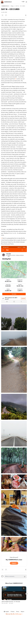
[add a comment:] (6, 15)
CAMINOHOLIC (8, 2)
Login (23, 1)
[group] (14, 595)
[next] (27, 594)
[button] (26, 2)
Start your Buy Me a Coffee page (13, 614)
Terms (17, 611)
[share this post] (26, 15)
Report (22, 611)
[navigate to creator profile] (2, 2)
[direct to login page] (15, 576)
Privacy (12, 611)
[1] (15, 78)
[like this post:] (2, 15)
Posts (12, 6)
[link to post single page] (14, 595)
